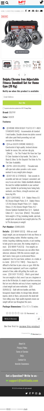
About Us (22, 343)
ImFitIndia (19, 388)
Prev (19, 74)
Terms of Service (22, 351)
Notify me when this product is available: (21, 91)
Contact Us (22, 359)
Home (2, 11)
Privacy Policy (27, 108)
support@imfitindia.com (23, 380)
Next (25, 74)
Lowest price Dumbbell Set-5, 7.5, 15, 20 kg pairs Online (23, 11)
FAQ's (22, 355)
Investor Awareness (22, 363)
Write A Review (10, 319)
